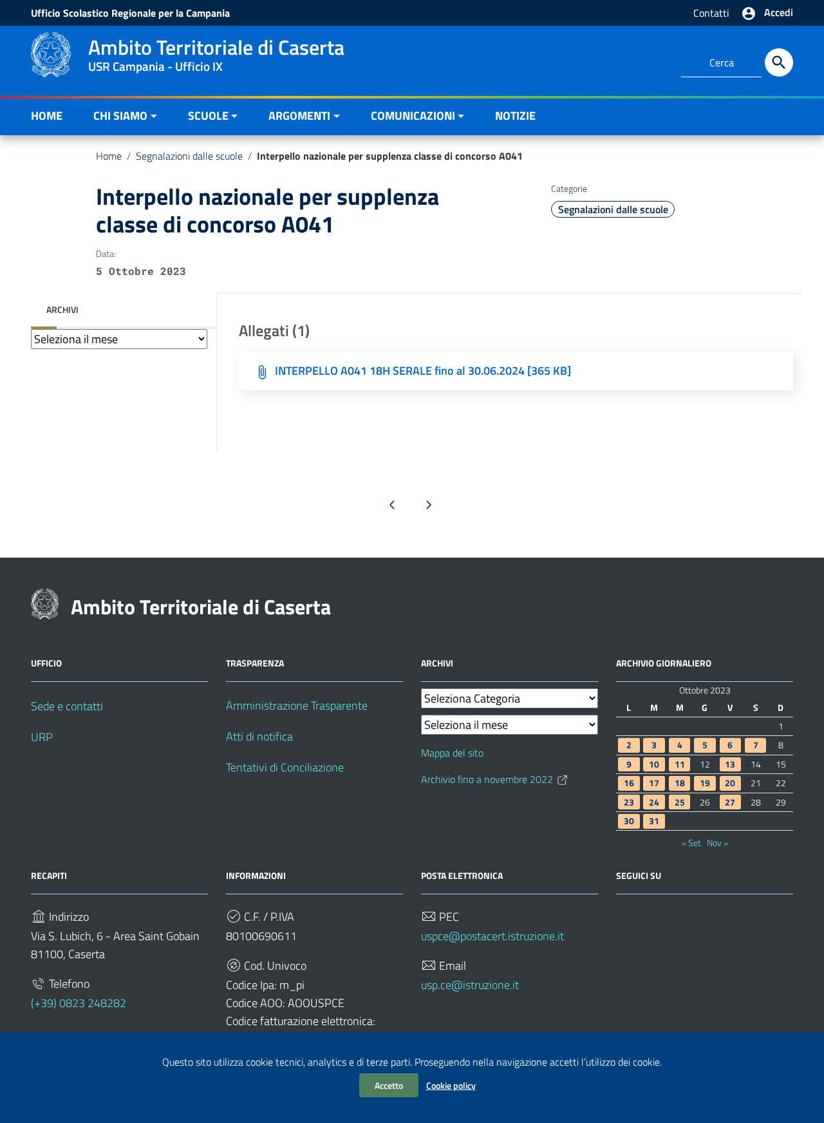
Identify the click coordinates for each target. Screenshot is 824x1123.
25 (680, 802)
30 (629, 821)
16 (629, 783)
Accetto (389, 1085)
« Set (691, 843)
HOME (46, 115)
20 (730, 783)
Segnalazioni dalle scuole (189, 156)
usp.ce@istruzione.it (470, 985)
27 (730, 802)
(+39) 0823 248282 (78, 1003)
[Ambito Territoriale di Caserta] (51, 53)
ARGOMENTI (299, 115)
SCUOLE (208, 115)
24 (654, 802)
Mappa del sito (452, 752)
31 (654, 821)
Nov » (717, 843)
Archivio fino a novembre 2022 (487, 779)
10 (654, 764)
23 (629, 802)
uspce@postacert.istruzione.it (492, 936)
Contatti (711, 13)
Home (109, 156)
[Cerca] (779, 62)
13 (730, 764)
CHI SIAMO (120, 115)
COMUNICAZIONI (413, 115)
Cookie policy (451, 1085)
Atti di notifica (259, 736)
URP (42, 737)
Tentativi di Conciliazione (285, 767)
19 (705, 783)
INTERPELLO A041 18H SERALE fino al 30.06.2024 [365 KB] (423, 370)
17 (654, 783)
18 (680, 783)
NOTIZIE (515, 115)
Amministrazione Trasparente (297, 705)
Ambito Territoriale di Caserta (201, 606)
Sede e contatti (67, 706)
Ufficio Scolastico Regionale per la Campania (130, 13)
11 (680, 764)
